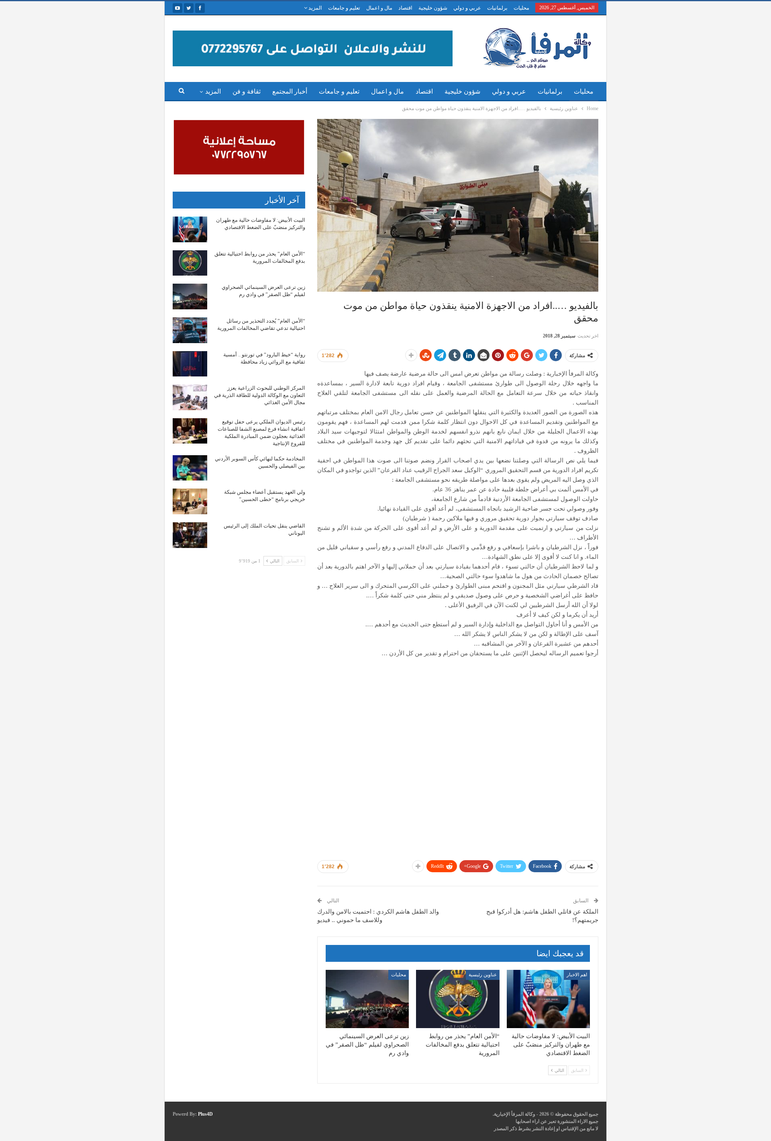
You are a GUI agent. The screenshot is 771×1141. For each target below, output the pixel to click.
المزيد (314, 8)
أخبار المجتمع (289, 91)
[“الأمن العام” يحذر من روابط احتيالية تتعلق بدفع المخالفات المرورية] (457, 999)
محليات (521, 8)
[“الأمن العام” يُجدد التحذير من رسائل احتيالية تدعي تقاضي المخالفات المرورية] (190, 330)
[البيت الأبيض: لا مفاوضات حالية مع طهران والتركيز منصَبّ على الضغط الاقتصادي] (548, 999)
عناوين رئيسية (483, 974)
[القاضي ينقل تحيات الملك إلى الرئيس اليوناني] (190, 535)
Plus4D (205, 1114)
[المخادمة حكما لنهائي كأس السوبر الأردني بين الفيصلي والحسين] (190, 468)
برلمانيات (497, 8)
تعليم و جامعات (344, 8)
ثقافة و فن (247, 91)
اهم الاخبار (577, 974)
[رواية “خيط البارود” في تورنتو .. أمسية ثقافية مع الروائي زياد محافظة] (190, 364)
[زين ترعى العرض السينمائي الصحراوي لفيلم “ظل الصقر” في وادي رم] (367, 999)
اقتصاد (405, 8)
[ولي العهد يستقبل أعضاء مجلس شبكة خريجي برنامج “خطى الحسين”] (190, 501)
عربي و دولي (467, 8)
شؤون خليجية (432, 8)
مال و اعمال (379, 8)
